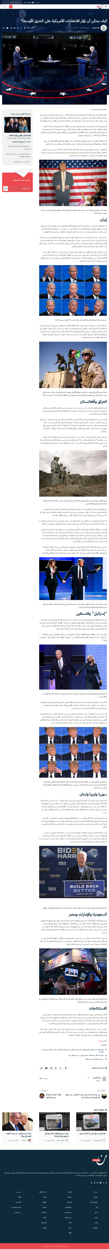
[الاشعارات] (15, 6)
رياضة (96, 1217)
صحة (70, 1228)
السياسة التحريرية (16, 1207)
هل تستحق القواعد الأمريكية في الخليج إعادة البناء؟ (56, 1135)
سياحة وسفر (68, 1212)
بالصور (45, 1228)
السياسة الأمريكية (73, 1055)
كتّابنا (19, 1197)
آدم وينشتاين (97, 1140)
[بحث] (18, 6)
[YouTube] (33, 2)
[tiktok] (91, 1183)
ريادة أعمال (68, 1207)
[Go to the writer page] (104, 1078)
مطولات (44, 1202)
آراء (97, 1207)
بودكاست (44, 1212)
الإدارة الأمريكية (99, 1050)
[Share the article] (25, 28)
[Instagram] (30, 2)
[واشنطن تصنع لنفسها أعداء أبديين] (91, 1121)
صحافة (70, 1197)
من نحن (18, 1192)
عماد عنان (24, 1140)
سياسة (96, 1192)
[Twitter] (35, 2)
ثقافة (70, 1233)
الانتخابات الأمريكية (62, 1050)
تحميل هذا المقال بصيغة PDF (94, 1059)
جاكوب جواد (60, 1140)
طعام (70, 1223)
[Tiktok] (25, 2)
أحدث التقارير (43, 1192)
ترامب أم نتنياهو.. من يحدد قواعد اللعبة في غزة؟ (18, 1135)
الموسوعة (44, 1223)
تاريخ (96, 1212)
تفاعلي (45, 1217)
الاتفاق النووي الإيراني (88, 1050)
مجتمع (96, 1197)
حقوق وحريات (94, 1202)
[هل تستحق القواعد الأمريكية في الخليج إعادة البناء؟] (54, 1121)
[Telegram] (27, 2)
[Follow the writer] (88, 1077)
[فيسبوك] (42, 1078)
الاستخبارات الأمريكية (75, 1050)
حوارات (45, 1207)
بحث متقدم (17, 1212)
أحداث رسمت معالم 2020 (21, 162)
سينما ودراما (68, 1217)
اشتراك (5, 188)
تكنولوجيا (95, 1228)
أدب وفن (69, 1202)
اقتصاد (70, 1192)
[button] (105, 6)
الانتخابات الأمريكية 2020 (96, 1055)
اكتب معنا (18, 1202)
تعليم (96, 1223)
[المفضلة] (11, 6)
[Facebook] (38, 2)
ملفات (45, 1197)
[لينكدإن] (40, 1078)
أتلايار (100, 1041)
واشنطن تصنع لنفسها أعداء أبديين (92, 1133)
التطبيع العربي (84, 1055)
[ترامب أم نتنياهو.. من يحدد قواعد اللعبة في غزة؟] (17, 1121)
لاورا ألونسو (95, 28)
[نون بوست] (100, 6)
